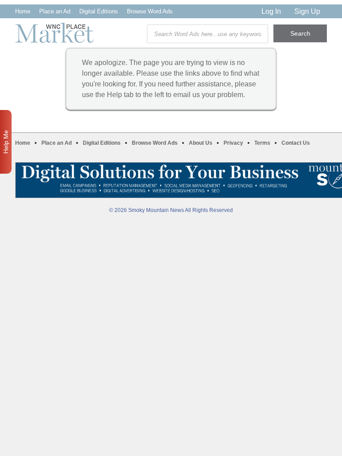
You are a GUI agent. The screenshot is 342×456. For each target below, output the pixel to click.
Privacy (233, 143)
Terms (262, 143)
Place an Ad (54, 11)
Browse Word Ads (150, 11)
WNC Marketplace (54, 33)
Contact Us (295, 143)
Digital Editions (98, 11)
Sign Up (307, 11)
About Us (200, 143)
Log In (271, 11)
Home (22, 11)
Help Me (5, 142)
